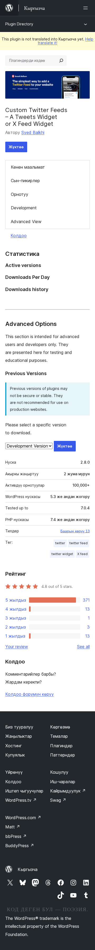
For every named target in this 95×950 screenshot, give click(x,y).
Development (24, 207)
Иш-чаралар (62, 781)
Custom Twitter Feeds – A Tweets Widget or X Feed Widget (36, 117)
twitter (60, 543)
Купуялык (15, 755)
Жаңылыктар (18, 736)
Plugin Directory (19, 24)
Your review (16, 646)
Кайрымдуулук (68, 791)
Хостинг (13, 745)
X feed (82, 554)
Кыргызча (27, 869)
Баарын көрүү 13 (75, 531)
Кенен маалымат (28, 167)
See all (83, 646)
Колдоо (19, 235)
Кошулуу (59, 772)
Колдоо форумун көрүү (29, 694)
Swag (58, 800)
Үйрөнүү (14, 772)
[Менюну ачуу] (86, 8)
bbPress (16, 836)
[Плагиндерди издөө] (61, 60)
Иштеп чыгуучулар (24, 791)
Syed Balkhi (32, 132)
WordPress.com (23, 817)
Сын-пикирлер (25, 180)
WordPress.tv (21, 800)
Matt (12, 826)
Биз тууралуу (19, 727)
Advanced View (26, 221)
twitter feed (78, 543)
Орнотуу (19, 194)
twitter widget (62, 554)
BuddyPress (19, 845)
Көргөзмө (60, 727)
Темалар (59, 736)
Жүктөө (16, 147)
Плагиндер (61, 745)
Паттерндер (62, 755)
